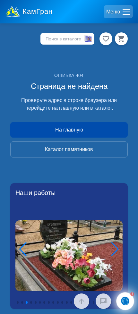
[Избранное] (105, 38)
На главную (69, 129)
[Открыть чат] (103, 301)
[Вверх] (81, 301)
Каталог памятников (69, 149)
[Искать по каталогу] (88, 38)
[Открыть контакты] (125, 301)
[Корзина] (121, 38)
